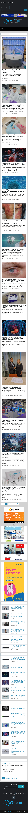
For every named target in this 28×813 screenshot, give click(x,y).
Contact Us (18, 793)
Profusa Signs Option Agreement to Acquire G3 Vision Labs (18, 696)
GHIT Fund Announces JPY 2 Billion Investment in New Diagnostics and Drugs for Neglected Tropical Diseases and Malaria (14, 249)
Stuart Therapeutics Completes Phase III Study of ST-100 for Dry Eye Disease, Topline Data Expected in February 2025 (13, 280)
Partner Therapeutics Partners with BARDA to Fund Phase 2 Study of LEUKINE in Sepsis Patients (14, 306)
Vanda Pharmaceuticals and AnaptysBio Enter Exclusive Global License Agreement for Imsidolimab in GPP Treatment (13, 222)
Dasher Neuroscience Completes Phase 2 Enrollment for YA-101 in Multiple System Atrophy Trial (18, 707)
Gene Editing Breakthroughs (8, 769)
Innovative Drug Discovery (8, 771)
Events (7, 7)
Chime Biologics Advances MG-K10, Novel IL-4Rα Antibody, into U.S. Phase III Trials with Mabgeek (13, 191)
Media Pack (13, 5)
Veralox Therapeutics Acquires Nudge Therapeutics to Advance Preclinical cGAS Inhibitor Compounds (12, 338)
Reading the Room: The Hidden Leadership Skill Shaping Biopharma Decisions (18, 647)
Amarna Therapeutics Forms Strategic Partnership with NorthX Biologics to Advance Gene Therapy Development (12, 387)
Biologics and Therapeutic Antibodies (10, 775)
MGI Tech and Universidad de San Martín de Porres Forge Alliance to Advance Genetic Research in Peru (13, 420)
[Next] (15, 504)
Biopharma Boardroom (11, 811)
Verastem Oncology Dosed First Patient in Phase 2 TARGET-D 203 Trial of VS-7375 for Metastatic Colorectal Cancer (18, 733)
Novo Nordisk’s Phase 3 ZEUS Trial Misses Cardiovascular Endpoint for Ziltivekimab (17, 666)
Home (2, 5)
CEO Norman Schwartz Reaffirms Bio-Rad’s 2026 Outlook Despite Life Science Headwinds (18, 623)
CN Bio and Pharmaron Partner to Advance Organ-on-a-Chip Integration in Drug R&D (13, 135)
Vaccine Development (7, 773)
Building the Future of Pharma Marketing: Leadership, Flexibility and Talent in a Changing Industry (17, 638)
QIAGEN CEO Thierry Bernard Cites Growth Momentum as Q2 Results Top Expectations (18, 607)
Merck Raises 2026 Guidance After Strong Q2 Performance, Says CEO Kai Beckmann (17, 615)
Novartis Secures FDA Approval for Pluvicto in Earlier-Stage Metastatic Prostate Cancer (18, 681)
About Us (5, 793)
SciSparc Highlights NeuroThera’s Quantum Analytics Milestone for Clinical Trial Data (18, 674)
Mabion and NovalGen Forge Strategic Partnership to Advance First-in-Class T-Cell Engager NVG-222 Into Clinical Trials (13, 105)
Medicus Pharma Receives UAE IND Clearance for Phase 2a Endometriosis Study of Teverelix (18, 689)
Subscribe (3, 7)
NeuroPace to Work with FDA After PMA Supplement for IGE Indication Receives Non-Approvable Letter (17, 741)
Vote (3, 778)
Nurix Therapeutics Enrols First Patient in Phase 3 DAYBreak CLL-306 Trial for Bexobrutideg (18, 658)
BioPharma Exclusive (21, 5)
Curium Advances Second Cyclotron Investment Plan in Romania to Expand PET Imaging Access (18, 750)
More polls (16, 778)
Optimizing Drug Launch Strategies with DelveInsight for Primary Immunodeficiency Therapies (13, 164)
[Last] (17, 504)
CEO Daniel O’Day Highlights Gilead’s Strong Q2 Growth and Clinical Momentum (18, 630)
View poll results (9, 778)
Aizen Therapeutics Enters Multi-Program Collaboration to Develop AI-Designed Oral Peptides (13, 71)
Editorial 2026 (7, 5)
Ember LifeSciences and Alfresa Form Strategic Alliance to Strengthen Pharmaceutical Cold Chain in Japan (18, 715)
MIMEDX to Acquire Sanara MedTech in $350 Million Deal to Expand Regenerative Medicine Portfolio (18, 724)
